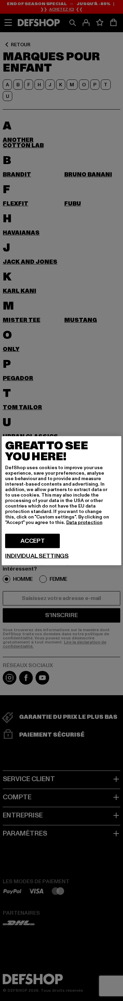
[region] (61, 500)
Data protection (84, 522)
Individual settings (37, 556)
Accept (32, 540)
